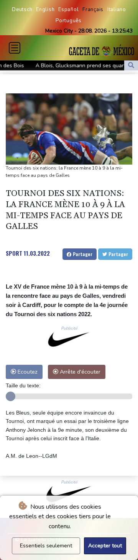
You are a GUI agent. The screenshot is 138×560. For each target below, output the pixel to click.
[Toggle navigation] (14, 48)
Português (69, 20)
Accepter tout (105, 545)
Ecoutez (27, 372)
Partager (81, 254)
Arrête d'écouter (79, 372)
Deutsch (22, 9)
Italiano (116, 9)
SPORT (14, 253)
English (45, 9)
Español (68, 9)
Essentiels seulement (46, 545)
